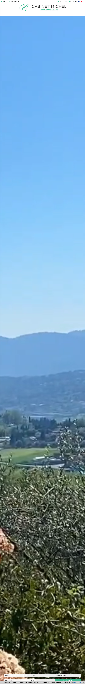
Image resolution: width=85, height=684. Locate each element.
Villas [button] (29, 14)
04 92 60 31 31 (14, 1)
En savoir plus (77, 682)
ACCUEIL (5, 1)
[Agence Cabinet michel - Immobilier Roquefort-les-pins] (42, 7)
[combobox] (17, 675)
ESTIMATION (73, 1)
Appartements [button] (22, 14)
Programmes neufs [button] (38, 14)
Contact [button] (63, 14)
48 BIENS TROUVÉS (68, 680)
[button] (81, 1)
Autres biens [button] (55, 14)
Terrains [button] (47, 14)
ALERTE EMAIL (63, 1)
